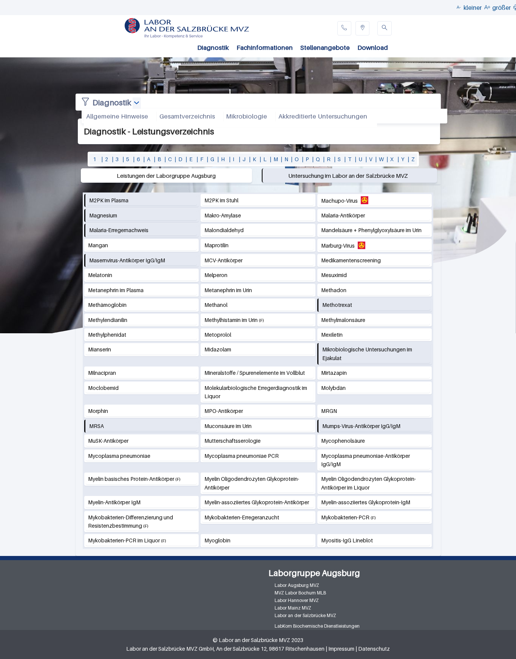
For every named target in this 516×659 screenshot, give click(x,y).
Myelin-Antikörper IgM (114, 502)
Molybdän (333, 388)
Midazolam (217, 349)
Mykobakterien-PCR (345, 517)
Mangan (98, 245)
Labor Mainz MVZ (293, 608)
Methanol (215, 305)
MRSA (96, 426)
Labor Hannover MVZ (297, 600)
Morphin (98, 411)
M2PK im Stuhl (221, 200)
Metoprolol (217, 334)
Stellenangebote (325, 47)
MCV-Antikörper (223, 260)
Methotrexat (337, 305)
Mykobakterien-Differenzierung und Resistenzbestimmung (130, 521)
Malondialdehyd (224, 230)
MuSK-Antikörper (108, 440)
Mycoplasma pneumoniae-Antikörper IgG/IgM (365, 460)
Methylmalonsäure (343, 320)
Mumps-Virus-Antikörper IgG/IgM (361, 426)
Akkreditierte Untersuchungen (322, 116)
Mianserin (99, 349)
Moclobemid (103, 388)
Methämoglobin (107, 305)
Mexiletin (332, 334)
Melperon (215, 275)
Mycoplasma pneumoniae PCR (241, 456)
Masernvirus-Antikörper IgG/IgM (127, 260)
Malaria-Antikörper (343, 215)
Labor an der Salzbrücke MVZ (305, 615)
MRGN (329, 411)
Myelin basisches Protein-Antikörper (131, 479)
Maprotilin (216, 245)
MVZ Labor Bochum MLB (300, 593)
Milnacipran (102, 373)
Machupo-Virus (339, 200)
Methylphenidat (107, 334)
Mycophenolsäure (343, 440)
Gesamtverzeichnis (187, 116)
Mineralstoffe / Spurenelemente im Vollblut (254, 373)
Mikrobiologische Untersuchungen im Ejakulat (367, 353)
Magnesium (103, 215)
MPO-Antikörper (223, 411)
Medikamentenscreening (351, 260)
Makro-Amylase (222, 215)
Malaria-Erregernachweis (118, 230)
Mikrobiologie (246, 116)
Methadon (333, 290)
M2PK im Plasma (108, 200)
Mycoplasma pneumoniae (119, 456)
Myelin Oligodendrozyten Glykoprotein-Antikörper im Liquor (368, 483)
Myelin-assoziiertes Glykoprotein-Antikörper (256, 502)
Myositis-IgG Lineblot (347, 540)
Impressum (341, 648)
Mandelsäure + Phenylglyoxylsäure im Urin (371, 230)
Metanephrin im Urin (228, 290)
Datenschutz (374, 648)
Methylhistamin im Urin (231, 320)
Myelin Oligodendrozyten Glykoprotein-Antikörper (251, 483)
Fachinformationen (264, 47)
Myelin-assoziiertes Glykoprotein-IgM (365, 502)
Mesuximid (334, 275)
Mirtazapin (334, 373)
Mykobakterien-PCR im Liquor (124, 540)
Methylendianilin (107, 320)
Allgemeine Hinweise (117, 116)
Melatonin (100, 275)
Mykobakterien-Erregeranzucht (241, 517)
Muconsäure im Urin (228, 426)
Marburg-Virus (338, 245)
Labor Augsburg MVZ (297, 585)
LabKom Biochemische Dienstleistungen (317, 626)
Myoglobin (217, 540)
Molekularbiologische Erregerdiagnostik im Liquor (255, 392)
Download (372, 47)
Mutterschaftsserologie (232, 440)
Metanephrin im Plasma (116, 290)
